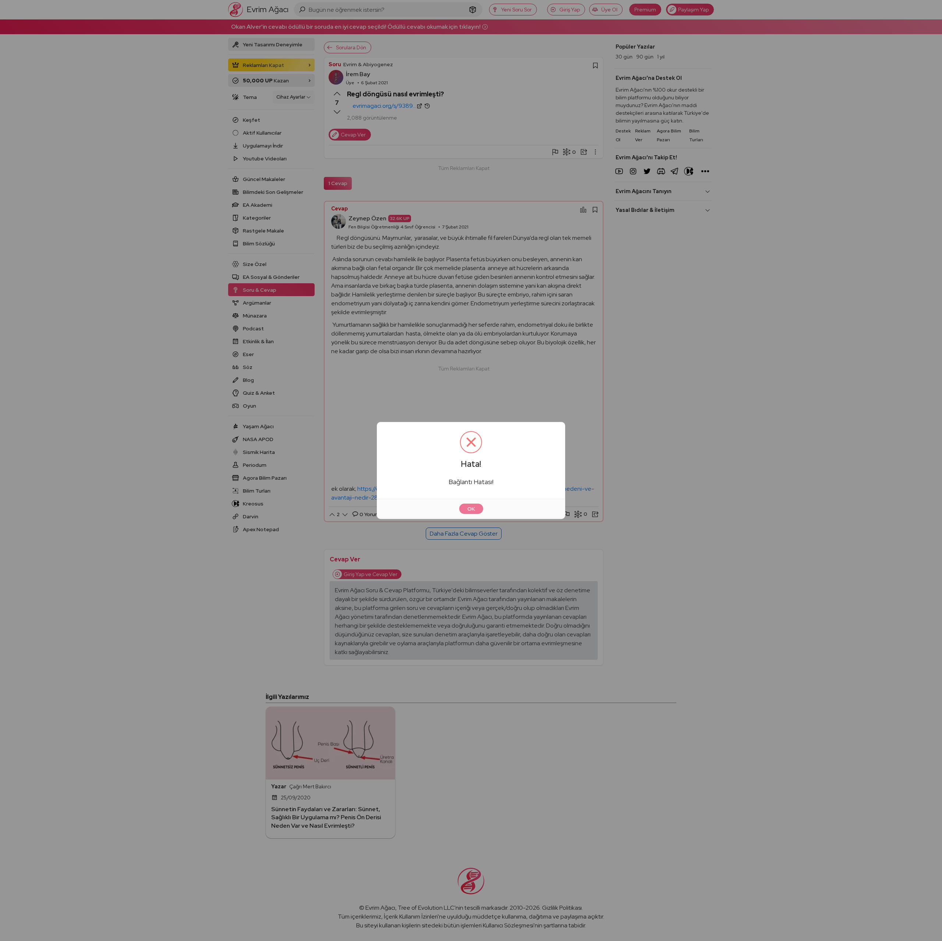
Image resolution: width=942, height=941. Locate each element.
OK (471, 508)
